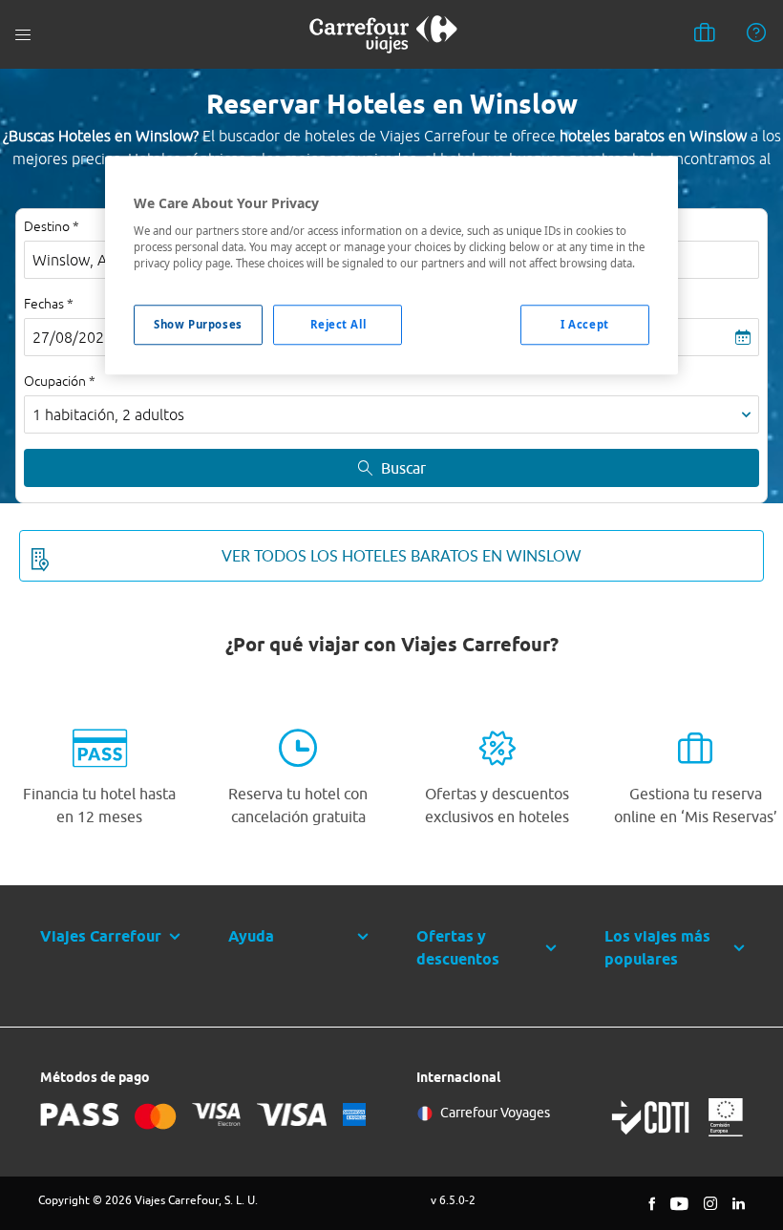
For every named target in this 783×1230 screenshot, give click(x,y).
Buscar (403, 468)
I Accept (585, 324)
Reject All (338, 324)
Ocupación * (59, 381)
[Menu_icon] (23, 35)
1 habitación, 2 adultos (108, 414)
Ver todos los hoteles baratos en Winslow (402, 555)
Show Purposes (198, 324)
